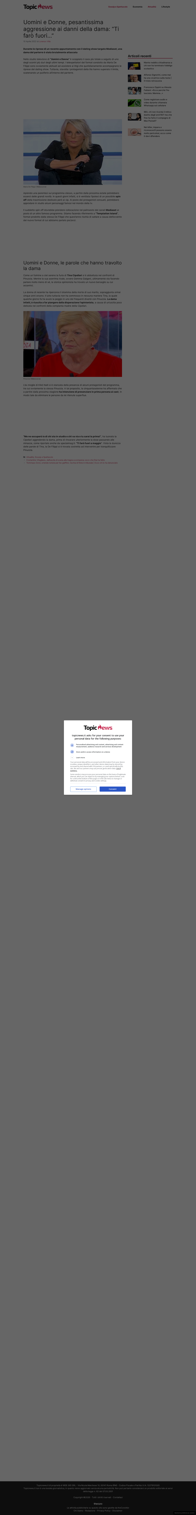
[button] (98, 757)
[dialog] (98, 757)
